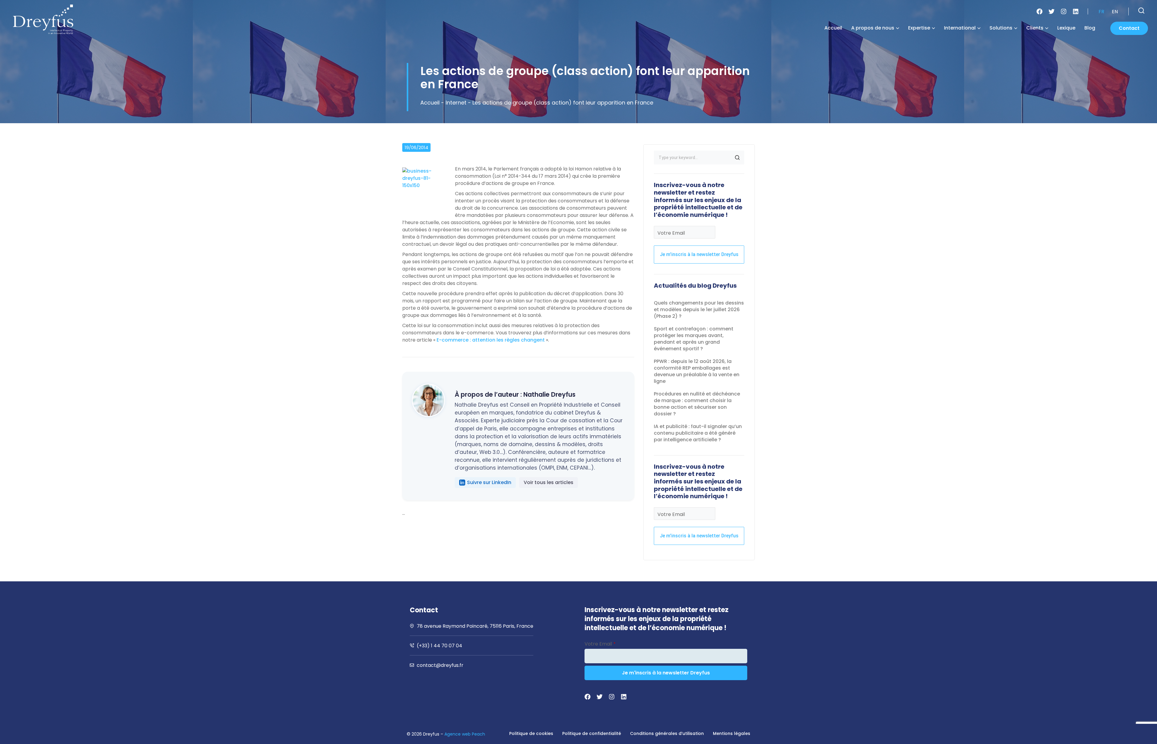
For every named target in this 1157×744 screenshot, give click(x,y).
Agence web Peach (464, 734)
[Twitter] (1052, 11)
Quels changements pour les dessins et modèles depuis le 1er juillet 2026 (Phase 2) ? (699, 309)
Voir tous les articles (548, 482)
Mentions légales (731, 733)
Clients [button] (1034, 27)
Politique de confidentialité (591, 733)
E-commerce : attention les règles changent (491, 339)
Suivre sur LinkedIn (489, 482)
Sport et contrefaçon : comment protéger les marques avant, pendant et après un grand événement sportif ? (693, 338)
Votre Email (671, 233)
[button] (1141, 10)
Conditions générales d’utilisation (667, 733)
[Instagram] (1064, 11)
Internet (456, 102)
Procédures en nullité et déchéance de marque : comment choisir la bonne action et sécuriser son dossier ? (697, 403)
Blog (1089, 27)
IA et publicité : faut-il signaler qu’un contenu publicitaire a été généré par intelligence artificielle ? (698, 433)
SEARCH (737, 157)
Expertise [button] (919, 27)
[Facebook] (1039, 11)
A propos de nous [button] (872, 27)
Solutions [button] (1000, 27)
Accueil (833, 27)
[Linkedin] (1076, 11)
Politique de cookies (531, 733)
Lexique (1066, 27)
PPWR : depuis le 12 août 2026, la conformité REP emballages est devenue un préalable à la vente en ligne (696, 371)
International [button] (960, 27)
